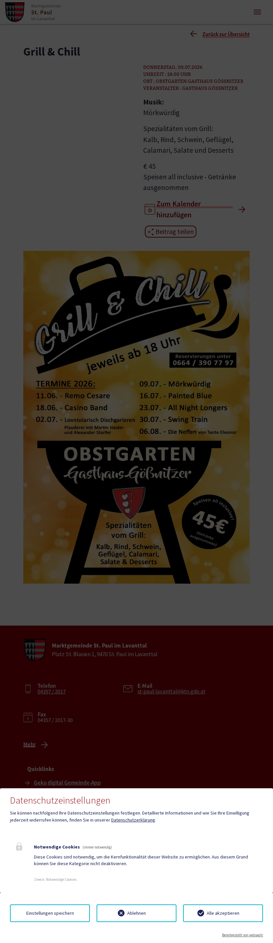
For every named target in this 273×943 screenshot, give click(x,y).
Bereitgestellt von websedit (242, 935)
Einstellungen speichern (50, 913)
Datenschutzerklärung (133, 820)
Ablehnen (136, 913)
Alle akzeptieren (223, 913)
